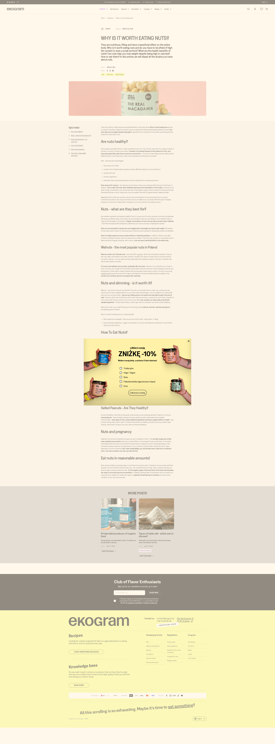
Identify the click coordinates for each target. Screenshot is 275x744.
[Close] (188, 341)
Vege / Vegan (129, 372)
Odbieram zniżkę (137, 392)
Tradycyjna (129, 368)
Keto (126, 377)
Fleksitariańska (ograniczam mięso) (139, 381)
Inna (126, 386)
